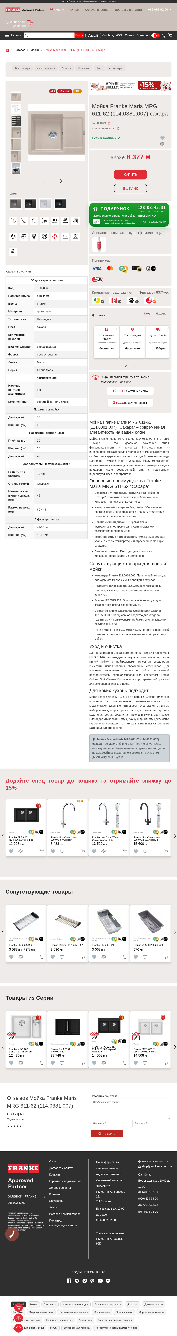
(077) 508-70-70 (148, 1205)
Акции (53, 1207)
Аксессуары (115, 68)
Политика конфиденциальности (63, 1223)
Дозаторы (132, 1304)
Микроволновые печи (41, 1312)
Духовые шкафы (153, 1304)
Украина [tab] (161, 313)
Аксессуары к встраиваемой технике (116, 1327)
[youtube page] (100, 1280)
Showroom (143, 35)
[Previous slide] (44, 181)
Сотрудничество (97, 9)
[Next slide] (60, 181)
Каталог (16, 35)
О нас (74, 9)
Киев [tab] (147, 313)
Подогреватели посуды (59, 1320)
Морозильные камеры (151, 1312)
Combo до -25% (112, 35)
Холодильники (124, 1312)
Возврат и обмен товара (65, 1214)
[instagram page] (84, 1280)
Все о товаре (22, 68)
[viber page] (92, 1280)
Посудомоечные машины (73, 1312)
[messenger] (108, 1280)
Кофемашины (102, 1312)
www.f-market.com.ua (155, 1161)
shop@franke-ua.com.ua (157, 1166)
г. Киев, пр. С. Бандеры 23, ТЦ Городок (110, 1196)
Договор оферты (60, 1187)
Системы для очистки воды (28, 1327)
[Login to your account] (163, 35)
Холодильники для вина (26, 1320)
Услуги (53, 1327)
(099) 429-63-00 (148, 1198)
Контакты (55, 1194)
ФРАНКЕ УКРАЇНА (108, 1)
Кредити (54, 1174)
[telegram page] (77, 1280)
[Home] (25, 9)
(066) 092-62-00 (106, 1220)
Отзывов (66, 68)
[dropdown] (170, 9)
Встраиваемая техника (77, 1327)
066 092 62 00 (16, 1202)
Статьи (129, 35)
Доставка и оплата (128, 9)
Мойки (34, 1304)
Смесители (50, 1304)
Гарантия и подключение (65, 1181)
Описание (84, 68)
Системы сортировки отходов (115, 1320)
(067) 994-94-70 (148, 1211)
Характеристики (46, 68)
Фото (99, 68)
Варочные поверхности (108, 1304)
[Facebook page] (69, 1280)
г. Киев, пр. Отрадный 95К (109, 1241)
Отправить (106, 1133)
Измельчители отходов (75, 1304)
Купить (130, 175)
